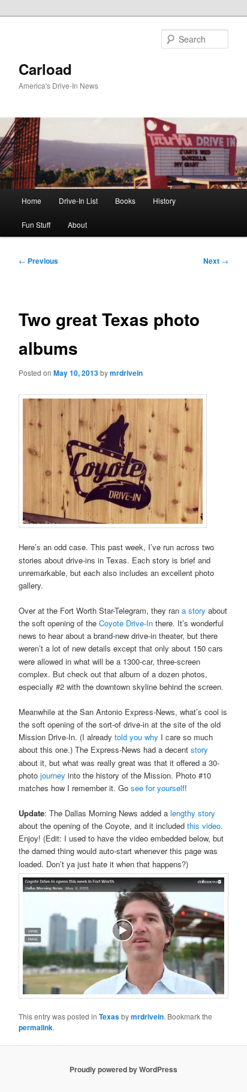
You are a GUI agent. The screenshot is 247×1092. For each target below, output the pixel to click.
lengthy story (192, 813)
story (199, 749)
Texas (109, 1016)
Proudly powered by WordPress (123, 1069)
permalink (36, 1027)
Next (215, 260)
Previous (38, 260)
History (164, 200)
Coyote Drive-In (126, 623)
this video (204, 825)
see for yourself (158, 788)
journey (52, 775)
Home (31, 200)
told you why (136, 737)
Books (125, 200)
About (77, 224)
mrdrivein (126, 372)
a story (194, 610)
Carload (45, 69)
